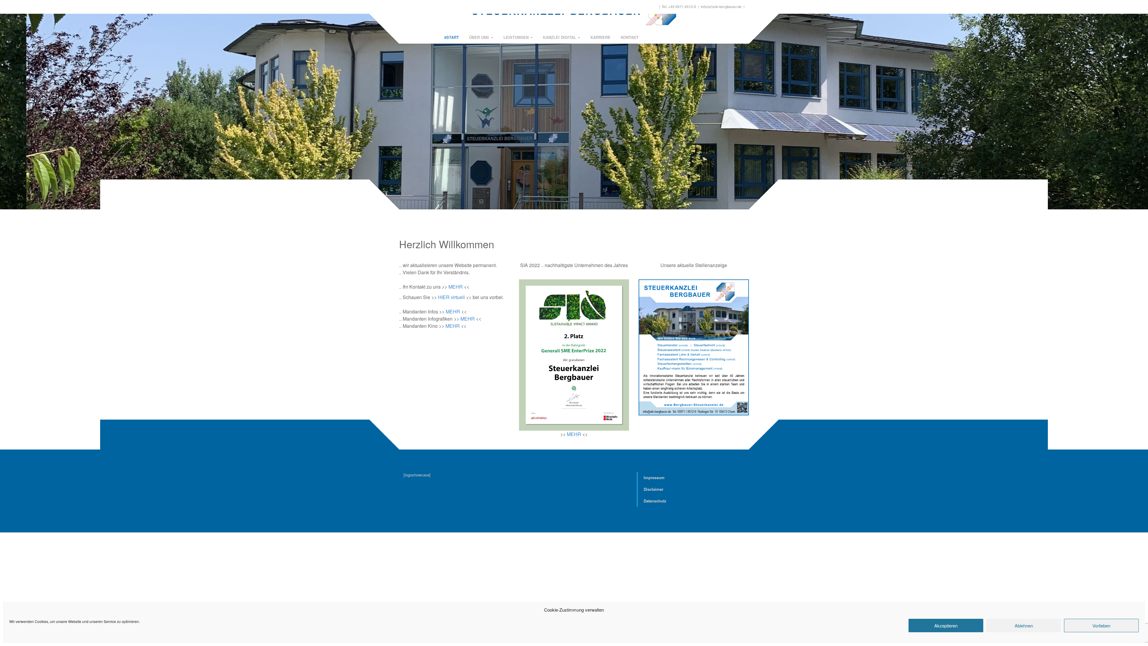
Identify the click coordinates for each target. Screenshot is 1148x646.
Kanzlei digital (560, 37)
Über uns (479, 37)
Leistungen (516, 37)
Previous (8, 101)
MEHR (455, 286)
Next (1140, 101)
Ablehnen (1024, 625)
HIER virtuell (451, 297)
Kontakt (630, 37)
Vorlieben (1101, 625)
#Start (451, 37)
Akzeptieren (946, 625)
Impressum (654, 477)
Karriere (600, 37)
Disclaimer (653, 489)
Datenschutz (655, 501)
